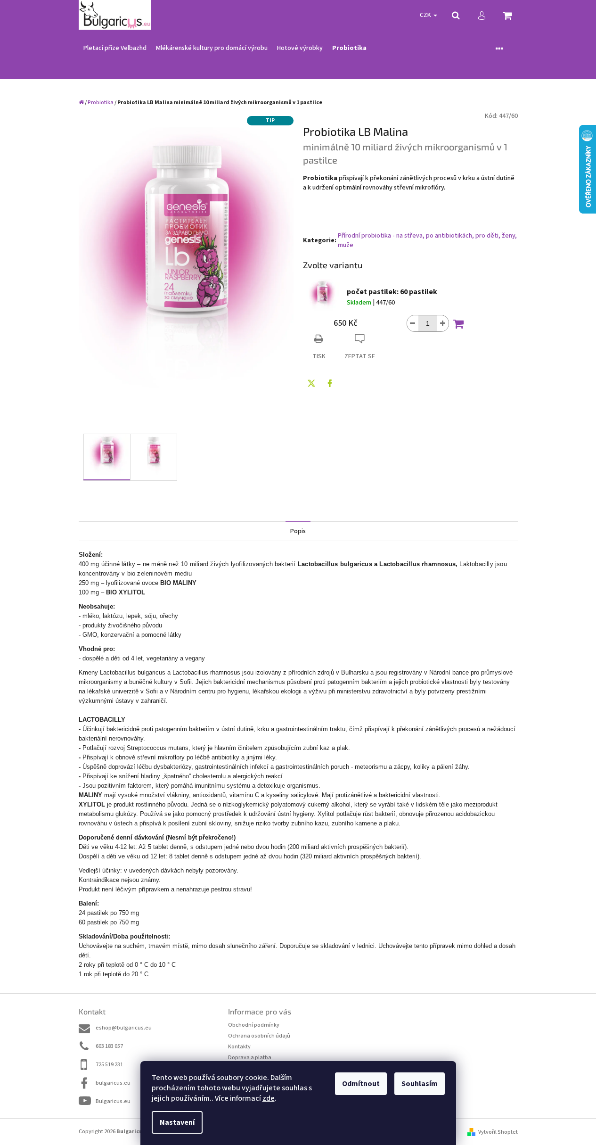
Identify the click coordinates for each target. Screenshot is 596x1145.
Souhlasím (419, 1084)
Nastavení (177, 1122)
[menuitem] (115, 48)
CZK (426, 15)
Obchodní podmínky (253, 1025)
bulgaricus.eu (113, 1083)
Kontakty (239, 1047)
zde (268, 1098)
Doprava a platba (249, 1058)
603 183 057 (109, 1046)
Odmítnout (361, 1084)
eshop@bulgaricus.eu (124, 1028)
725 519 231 (109, 1065)
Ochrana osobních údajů (259, 1036)
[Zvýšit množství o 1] (443, 323)
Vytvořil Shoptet (498, 1132)
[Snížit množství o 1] (412, 323)
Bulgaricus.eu (113, 1101)
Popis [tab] (298, 531)
